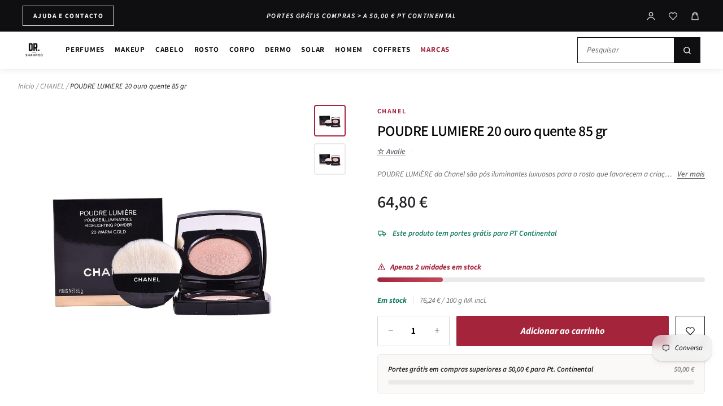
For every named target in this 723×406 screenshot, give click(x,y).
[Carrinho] (695, 16)
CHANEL (52, 86)
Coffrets (391, 49)
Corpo (242, 49)
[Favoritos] (673, 16)
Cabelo (169, 49)
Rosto (206, 49)
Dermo (278, 49)
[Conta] (651, 16)
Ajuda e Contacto (68, 15)
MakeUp (130, 49)
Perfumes (85, 49)
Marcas (435, 49)
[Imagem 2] (330, 159)
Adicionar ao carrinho (563, 331)
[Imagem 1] (330, 120)
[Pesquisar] (687, 50)
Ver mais (691, 174)
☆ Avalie (391, 151)
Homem (349, 49)
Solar (313, 49)
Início (26, 86)
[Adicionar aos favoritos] (690, 331)
